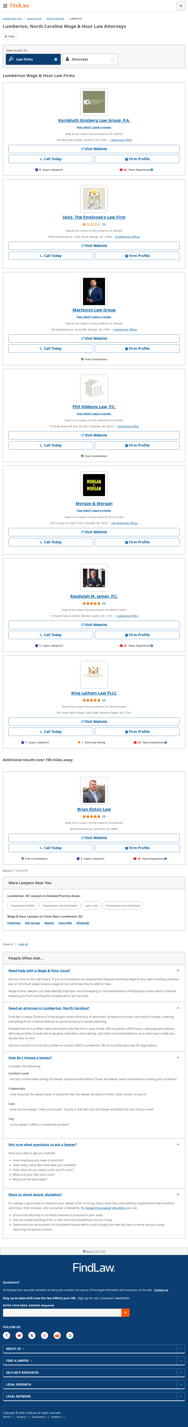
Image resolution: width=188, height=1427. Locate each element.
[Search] (181, 6)
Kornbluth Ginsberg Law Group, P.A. (94, 120)
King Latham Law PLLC (94, 693)
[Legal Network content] (181, 1396)
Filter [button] (11, 36)
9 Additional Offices (125, 329)
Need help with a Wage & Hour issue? (39, 970)
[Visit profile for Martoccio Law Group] (94, 291)
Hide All (23, 944)
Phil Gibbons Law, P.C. (94, 406)
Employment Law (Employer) (60, 905)
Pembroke (14, 923)
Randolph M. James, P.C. (94, 596)
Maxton (49, 923)
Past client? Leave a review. (94, 127)
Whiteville (82, 923)
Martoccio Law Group (94, 309)
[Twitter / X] (31, 1335)
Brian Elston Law (94, 809)
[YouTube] (19, 1335)
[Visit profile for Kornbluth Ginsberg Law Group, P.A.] (94, 101)
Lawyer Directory (12, 18)
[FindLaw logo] (21, 5)
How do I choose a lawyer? (30, 1057)
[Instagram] (44, 1335)
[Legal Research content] (181, 1384)
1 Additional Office (120, 140)
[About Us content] (181, 1349)
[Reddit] (57, 1335)
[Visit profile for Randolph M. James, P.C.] (94, 577)
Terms (7, 1417)
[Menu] (5, 5)
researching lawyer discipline (105, 1208)
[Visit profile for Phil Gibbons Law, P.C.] (94, 388)
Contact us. (161, 1290)
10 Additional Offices (127, 237)
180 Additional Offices (124, 523)
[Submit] (125, 1313)
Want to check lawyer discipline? (35, 1194)
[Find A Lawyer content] (181, 1361)
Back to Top (96, 1251)
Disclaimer (38, 1417)
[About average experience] (151, 170)
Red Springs (32, 923)
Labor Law (91, 905)
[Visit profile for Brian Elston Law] (94, 790)
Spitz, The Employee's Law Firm (94, 217)
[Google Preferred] (69, 1335)
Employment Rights (23, 905)
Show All (8, 944)
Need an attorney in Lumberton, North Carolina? (48, 1008)
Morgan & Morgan (94, 503)
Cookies (56, 1417)
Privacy (21, 1417)
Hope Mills (65, 923)
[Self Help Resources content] (181, 1373)
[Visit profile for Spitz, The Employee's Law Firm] (94, 198)
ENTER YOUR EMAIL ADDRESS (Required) (28, 1305)
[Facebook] (6, 1335)
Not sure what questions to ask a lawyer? (42, 1144)
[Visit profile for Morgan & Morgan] (94, 485)
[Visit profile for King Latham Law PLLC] (94, 674)
